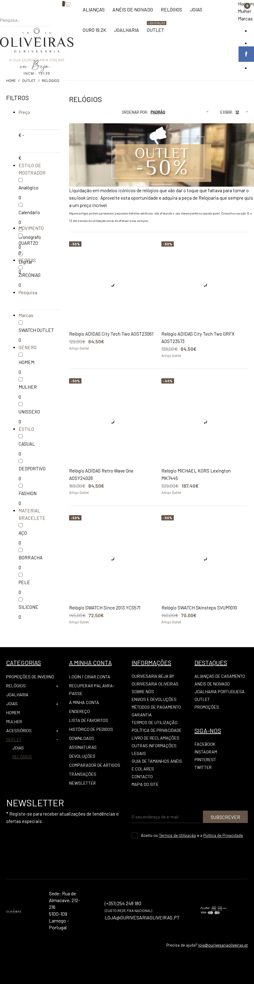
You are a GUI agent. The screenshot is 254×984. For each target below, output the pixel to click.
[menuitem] (94, 12)
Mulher (244, 11)
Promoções (207, 707)
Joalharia (17, 694)
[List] (80, 114)
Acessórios (19, 730)
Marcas (245, 18)
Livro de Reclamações (155, 737)
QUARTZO (28, 243)
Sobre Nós (143, 691)
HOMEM (26, 362)
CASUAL (27, 444)
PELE (24, 582)
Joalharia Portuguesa (220, 691)
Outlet (29, 80)
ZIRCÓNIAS (30, 275)
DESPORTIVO (32, 468)
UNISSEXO (29, 411)
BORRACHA (30, 557)
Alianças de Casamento (220, 676)
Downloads (81, 738)
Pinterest (205, 759)
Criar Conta (97, 676)
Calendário (29, 212)
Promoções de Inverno (30, 676)
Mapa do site (145, 784)
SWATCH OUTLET (36, 330)
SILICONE (28, 607)
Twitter (203, 767)
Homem (13, 712)
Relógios (50, 80)
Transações (82, 774)
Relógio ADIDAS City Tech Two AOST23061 (111, 334)
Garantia (142, 714)
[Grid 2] (74, 114)
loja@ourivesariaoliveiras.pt (223, 945)
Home (11, 80)
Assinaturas (83, 747)
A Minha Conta (84, 702)
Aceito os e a (192, 835)
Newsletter (82, 783)
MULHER (28, 387)
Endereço (79, 711)
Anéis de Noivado (212, 683)
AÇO (23, 533)
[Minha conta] (53, 14)
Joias (12, 703)
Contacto (142, 776)
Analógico (28, 187)
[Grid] (69, 114)
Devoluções (82, 756)
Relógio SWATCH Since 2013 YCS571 (104, 607)
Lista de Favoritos (88, 720)
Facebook (205, 744)
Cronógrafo (30, 237)
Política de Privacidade (157, 730)
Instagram (206, 751)
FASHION (28, 493)
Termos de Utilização (154, 722)
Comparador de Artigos (94, 765)
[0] (59, 14)
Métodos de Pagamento (156, 707)
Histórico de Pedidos (91, 729)
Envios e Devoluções (154, 699)
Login (75, 676)
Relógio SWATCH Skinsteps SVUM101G (199, 607)
